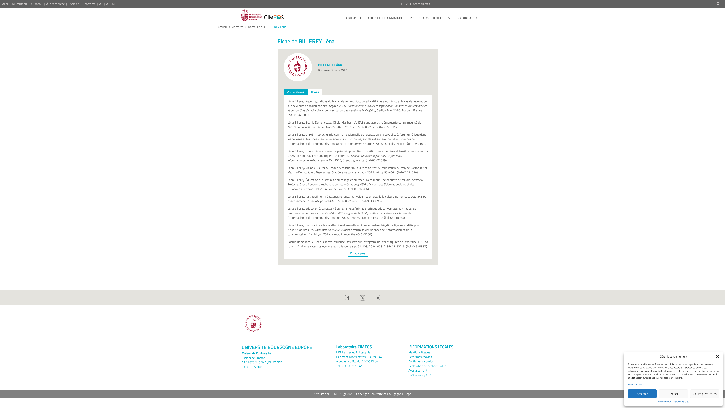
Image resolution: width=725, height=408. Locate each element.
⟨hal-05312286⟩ (358, 189)
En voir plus (357, 253)
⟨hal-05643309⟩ (298, 115)
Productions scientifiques (430, 18)
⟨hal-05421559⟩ (376, 160)
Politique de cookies (421, 361)
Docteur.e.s (255, 27)
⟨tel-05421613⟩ (417, 143)
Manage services (636, 384)
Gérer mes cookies (420, 357)
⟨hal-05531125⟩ (389, 127)
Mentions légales (681, 401)
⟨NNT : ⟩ (401, 143)
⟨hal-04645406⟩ (361, 234)
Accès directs (421, 4)
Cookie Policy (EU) (419, 375)
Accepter (642, 394)
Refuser (673, 394)
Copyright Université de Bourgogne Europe (383, 394)
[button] (717, 357)
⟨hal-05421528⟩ (407, 172)
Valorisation (467, 18)
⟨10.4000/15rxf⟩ (367, 127)
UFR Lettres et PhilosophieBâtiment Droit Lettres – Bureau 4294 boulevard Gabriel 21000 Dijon (360, 357)
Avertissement (417, 370)
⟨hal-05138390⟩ (371, 201)
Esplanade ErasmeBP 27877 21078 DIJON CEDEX (262, 360)
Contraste (89, 4)
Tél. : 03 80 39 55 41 (349, 366)
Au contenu (19, 4)
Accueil (222, 27)
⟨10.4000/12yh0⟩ (348, 201)
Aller (5, 4)
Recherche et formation (383, 18)
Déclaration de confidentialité (427, 366)
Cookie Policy (664, 401)
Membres (237, 27)
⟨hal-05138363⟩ (394, 217)
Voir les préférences (705, 394)
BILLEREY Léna (276, 27)
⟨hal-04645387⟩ (416, 246)
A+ (114, 4)
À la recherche (55, 4)
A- (101, 4)
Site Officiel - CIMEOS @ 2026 (333, 394)
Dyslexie (74, 4)
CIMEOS (351, 18)
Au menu (36, 4)
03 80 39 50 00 (252, 367)
